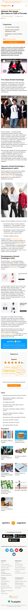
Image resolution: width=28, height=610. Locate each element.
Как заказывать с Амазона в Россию (20, 441)
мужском (17, 267)
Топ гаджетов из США (8, 402)
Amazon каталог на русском (20, 474)
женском (11, 267)
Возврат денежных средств (5, 570)
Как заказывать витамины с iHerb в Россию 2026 (6, 492)
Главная (3, 9)
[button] (26, 5)
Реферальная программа (20, 581)
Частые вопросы (19, 564)
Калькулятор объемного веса (6, 588)
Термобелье (12, 373)
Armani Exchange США (16, 239)
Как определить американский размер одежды (7, 475)
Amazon (14, 367)
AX (10, 39)
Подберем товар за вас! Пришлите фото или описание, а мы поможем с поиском (13, 2)
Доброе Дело (18, 587)
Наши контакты (18, 579)
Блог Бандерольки (11, 9)
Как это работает (19, 566)
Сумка (7, 367)
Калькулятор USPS (5, 585)
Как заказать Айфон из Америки (7, 441)
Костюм (23, 369)
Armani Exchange (8, 16)
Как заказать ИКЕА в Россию (10, 425)
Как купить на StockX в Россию (11, 422)
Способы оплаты (5, 567)
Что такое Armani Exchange (12, 27)
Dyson (17, 375)
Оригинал (19, 366)
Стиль (7, 39)
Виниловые (5, 373)
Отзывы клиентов (5, 564)
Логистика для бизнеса (20, 585)
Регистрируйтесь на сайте (8, 175)
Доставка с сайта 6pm (21, 490)
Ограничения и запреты (20, 573)
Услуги (2, 562)
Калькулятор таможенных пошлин (7, 591)
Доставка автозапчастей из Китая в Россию (14, 395)
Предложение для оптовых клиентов (19, 584)
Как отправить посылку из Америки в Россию (7, 509)
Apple (18, 372)
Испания (23, 370)
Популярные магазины (20, 567)
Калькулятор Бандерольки (4, 584)
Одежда (8, 370)
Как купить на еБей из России (21, 456)
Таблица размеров (5, 581)
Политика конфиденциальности (6, 573)
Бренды (19, 9)
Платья (21, 367)
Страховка (17, 571)
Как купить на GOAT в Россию (10, 419)
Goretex (24, 372)
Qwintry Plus (3, 579)
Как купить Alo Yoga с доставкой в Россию (14, 417)
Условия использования (6, 566)
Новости (17, 562)
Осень (18, 370)
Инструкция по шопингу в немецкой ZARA (6, 457)
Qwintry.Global (4, 593)
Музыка (21, 374)
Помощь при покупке (20, 569)
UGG (13, 366)
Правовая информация (6, 575)
